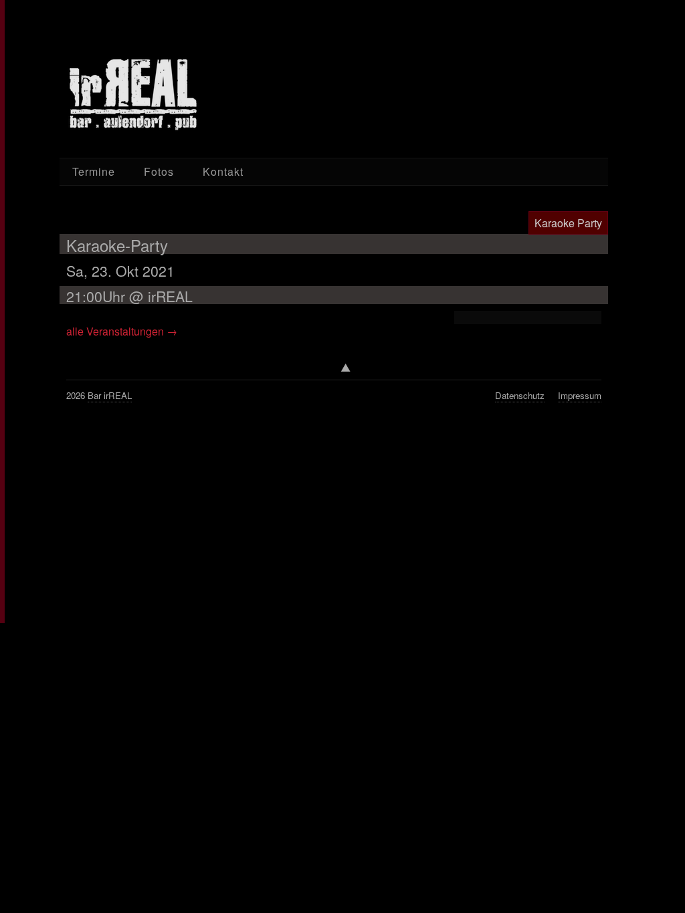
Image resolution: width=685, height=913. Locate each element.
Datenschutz (520, 395)
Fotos (159, 171)
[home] (133, 94)
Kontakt (223, 171)
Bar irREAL (110, 395)
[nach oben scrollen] (333, 371)
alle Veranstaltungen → (121, 331)
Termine (93, 171)
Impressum (579, 395)
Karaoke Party (568, 223)
